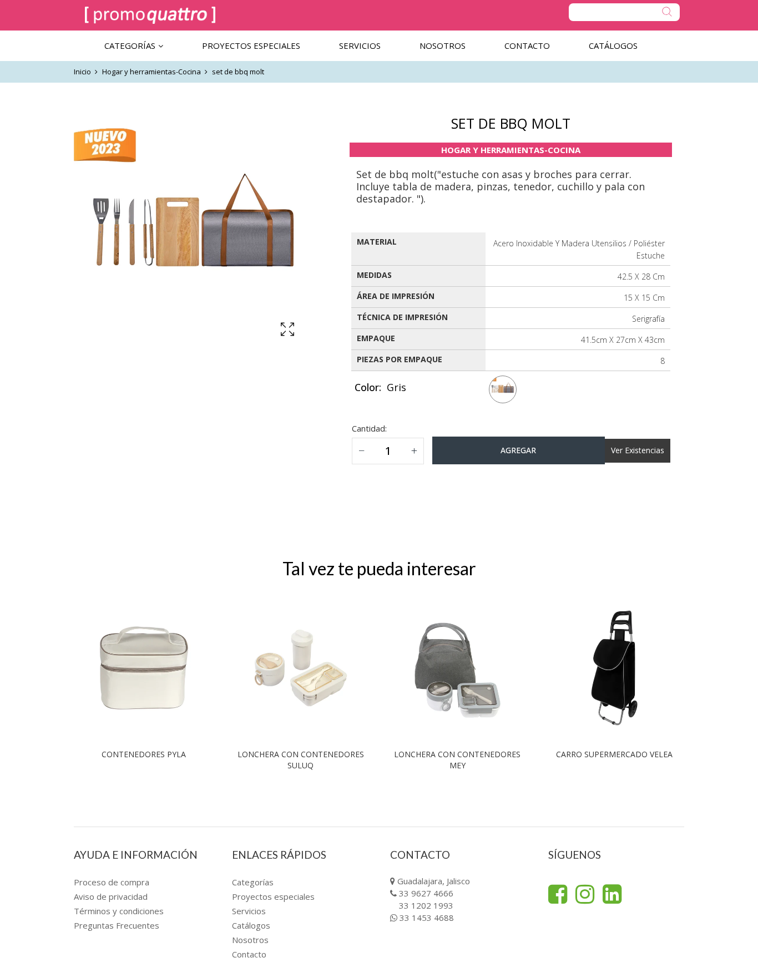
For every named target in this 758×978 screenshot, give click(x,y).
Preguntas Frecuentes (116, 925)
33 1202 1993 (426, 905)
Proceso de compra (111, 882)
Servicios (249, 911)
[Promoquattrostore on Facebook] (557, 894)
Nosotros (250, 940)
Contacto (249, 954)
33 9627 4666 (426, 893)
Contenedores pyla (144, 754)
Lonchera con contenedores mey (457, 760)
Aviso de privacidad (111, 896)
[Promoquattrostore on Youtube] (612, 894)
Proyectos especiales (273, 896)
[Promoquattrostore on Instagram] (584, 894)
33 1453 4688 (427, 917)
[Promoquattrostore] (150, 15)
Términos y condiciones (119, 911)
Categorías (253, 882)
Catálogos (251, 925)
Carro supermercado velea (614, 754)
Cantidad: (369, 428)
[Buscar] (624, 12)
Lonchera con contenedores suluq (300, 760)
